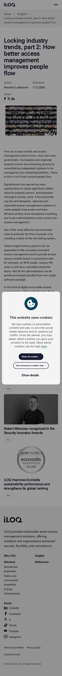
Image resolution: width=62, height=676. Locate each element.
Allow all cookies (29, 356)
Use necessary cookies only (30, 365)
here (44, 346)
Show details (30, 375)
